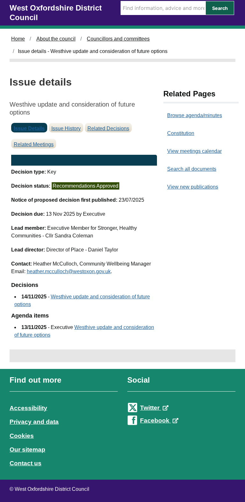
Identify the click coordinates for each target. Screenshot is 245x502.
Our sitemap (27, 449)
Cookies (22, 435)
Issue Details (29, 128)
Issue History (66, 128)
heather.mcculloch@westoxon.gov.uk (69, 271)
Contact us (25, 463)
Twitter (150, 407)
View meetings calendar (194, 151)
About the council (56, 38)
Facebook (155, 420)
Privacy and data (34, 421)
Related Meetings (34, 144)
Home (18, 38)
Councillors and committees (118, 38)
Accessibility (28, 408)
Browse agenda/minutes (194, 115)
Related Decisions (108, 128)
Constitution (180, 133)
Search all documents (191, 169)
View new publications (192, 187)
